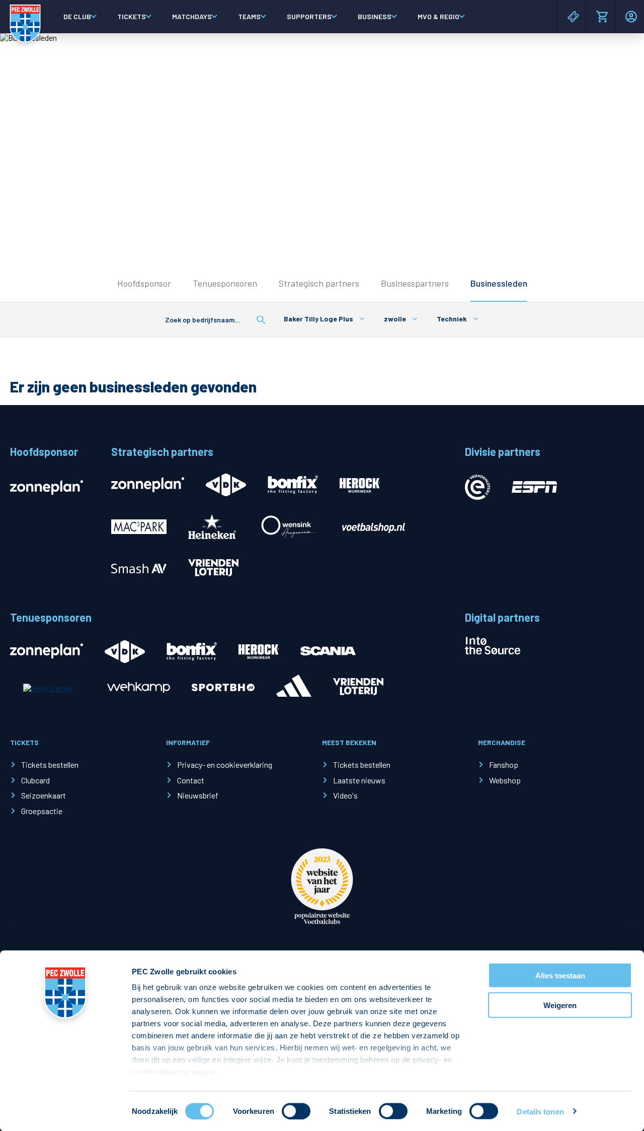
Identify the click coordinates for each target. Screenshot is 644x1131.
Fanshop (503, 764)
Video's (345, 795)
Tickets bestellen (49, 764)
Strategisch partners (319, 283)
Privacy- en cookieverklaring (224, 764)
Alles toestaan (560, 975)
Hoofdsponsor (144, 283)
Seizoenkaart (43, 795)
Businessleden (498, 283)
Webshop (505, 780)
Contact (190, 780)
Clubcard (35, 780)
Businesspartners (415, 283)
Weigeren (560, 1005)
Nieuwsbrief (197, 795)
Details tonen (540, 1111)
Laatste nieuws (359, 780)
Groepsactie (41, 811)
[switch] (296, 1111)
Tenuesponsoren (225, 283)
